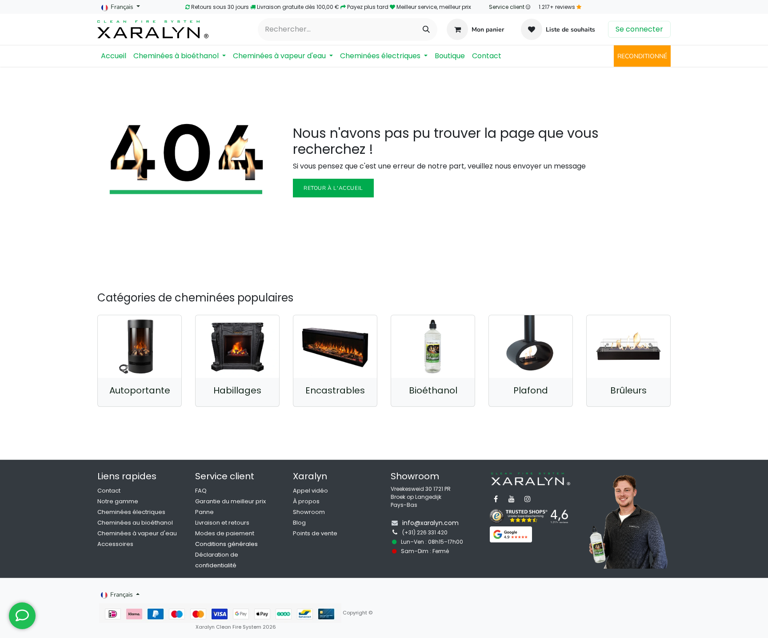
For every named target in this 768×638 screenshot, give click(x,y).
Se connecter (639, 29)
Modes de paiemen (223, 533)
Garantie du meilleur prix (230, 501)
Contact (108, 490)
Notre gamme (117, 501)
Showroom (309, 512)
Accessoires (115, 544)
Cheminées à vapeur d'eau (137, 533)
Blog (299, 522)
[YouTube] (511, 499)
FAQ (201, 490)
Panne (204, 512)
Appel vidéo (310, 490)
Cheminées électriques (131, 512)
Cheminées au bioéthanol (135, 522)
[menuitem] (113, 56)
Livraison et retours (222, 522)
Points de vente (315, 533)
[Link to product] (139, 346)
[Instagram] (527, 499)
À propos (306, 501)
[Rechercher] (426, 29)
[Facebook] (495, 499)
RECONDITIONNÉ (642, 56)
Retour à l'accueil (333, 188)
